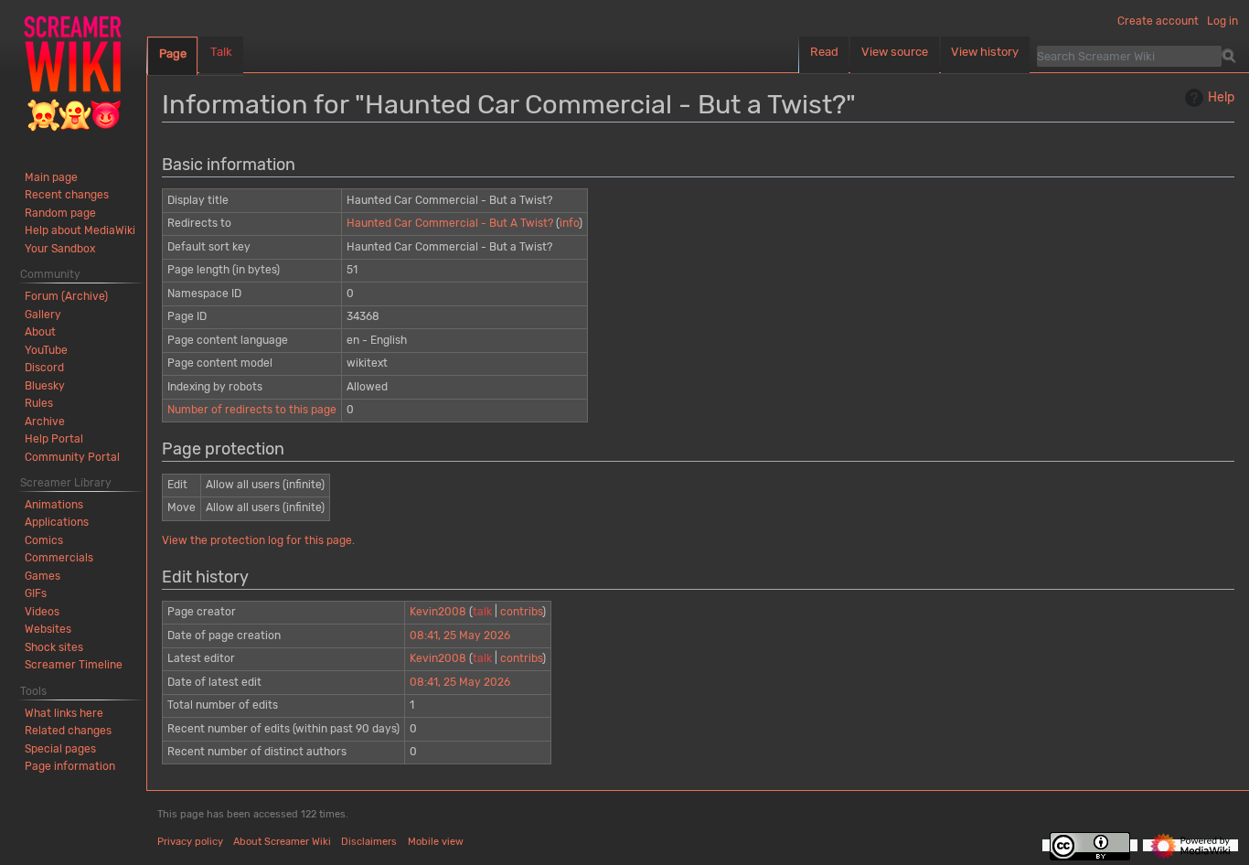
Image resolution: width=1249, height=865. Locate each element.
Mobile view (436, 842)
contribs (521, 611)
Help (1221, 97)
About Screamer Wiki (282, 842)
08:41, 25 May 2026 (460, 635)
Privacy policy (190, 842)
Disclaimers (369, 842)
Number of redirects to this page (251, 409)
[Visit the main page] (73, 73)
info (569, 223)
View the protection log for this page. (258, 540)
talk (482, 611)
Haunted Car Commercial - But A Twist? (450, 223)
